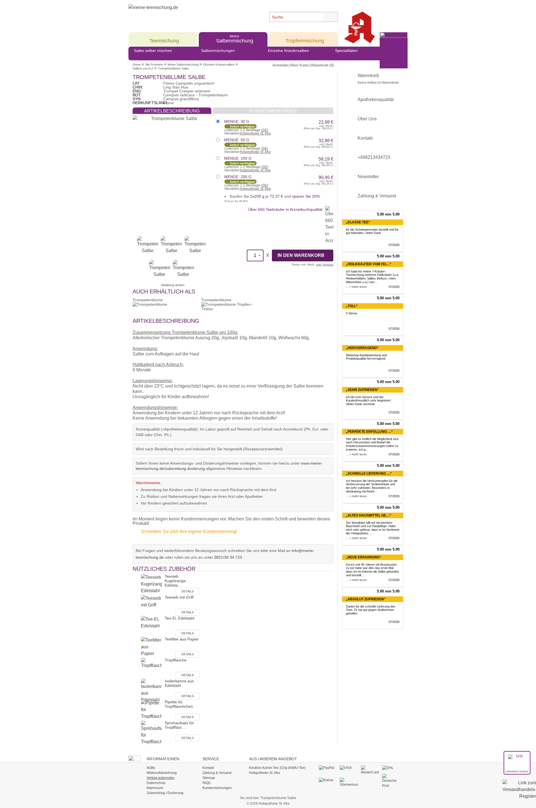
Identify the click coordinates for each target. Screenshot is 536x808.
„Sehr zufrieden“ (362, 390)
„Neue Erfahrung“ (363, 557)
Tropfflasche (175, 660)
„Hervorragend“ (362, 348)
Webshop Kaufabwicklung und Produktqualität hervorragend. (366, 356)
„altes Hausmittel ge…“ (368, 515)
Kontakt (365, 138)
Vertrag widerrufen (160, 778)
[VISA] (349, 768)
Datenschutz (156, 783)
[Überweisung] (349, 782)
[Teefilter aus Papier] (151, 647)
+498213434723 (374, 157)
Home (137, 64)
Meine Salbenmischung (183, 64)
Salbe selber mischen (153, 50)
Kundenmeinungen (217, 788)
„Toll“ (352, 306)
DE (264, 130)
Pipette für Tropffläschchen (179, 704)
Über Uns (367, 118)
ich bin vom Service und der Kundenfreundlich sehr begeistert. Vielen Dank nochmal (368, 400)
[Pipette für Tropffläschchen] (151, 709)
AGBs (151, 768)
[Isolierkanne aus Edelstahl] (151, 691)
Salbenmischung (234, 38)
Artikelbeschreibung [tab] (172, 111)
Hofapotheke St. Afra (255, 133)
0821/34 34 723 (228, 557)
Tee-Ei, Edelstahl (179, 618)
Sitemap (208, 778)
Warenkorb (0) (322, 65)
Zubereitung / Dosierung (165, 793)
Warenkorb (378, 79)
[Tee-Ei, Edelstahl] (151, 626)
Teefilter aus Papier (182, 639)
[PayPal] (328, 768)
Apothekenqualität (376, 99)
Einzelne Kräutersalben (288, 50)
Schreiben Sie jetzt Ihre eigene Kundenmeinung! (189, 531)
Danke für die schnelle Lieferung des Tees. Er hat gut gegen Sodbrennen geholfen (370, 610)
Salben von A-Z (143, 68)
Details (187, 591)
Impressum (155, 788)
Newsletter (368, 176)
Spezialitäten (346, 50)
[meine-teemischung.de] (179, 13)
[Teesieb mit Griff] (151, 605)
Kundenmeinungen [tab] (273, 111)
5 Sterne (351, 313)
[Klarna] (328, 780)
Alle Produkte (154, 64)
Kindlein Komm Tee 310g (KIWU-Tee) (277, 768)
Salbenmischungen (218, 50)
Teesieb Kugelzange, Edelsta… (176, 580)
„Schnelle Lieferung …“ (369, 473)
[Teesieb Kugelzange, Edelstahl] (151, 584)
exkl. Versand (324, 264)
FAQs (206, 783)
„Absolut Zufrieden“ (366, 599)
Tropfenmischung (305, 38)
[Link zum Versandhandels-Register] (519, 793)
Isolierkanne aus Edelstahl (179, 683)
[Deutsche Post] (391, 781)
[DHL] (391, 768)
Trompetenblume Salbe (173, 68)
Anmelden (280, 65)
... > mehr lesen (356, 286)
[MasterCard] (370, 770)
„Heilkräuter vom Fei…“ (368, 264)
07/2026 (394, 245)
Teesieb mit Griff (179, 597)
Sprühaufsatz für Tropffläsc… (179, 725)
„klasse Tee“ (358, 222)
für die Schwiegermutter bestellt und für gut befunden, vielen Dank (372, 231)
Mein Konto (300, 65)
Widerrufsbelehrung (162, 773)
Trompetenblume (148, 300)
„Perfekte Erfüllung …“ (369, 432)
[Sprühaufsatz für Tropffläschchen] (151, 732)
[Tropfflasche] (151, 668)
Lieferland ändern (517, 771)
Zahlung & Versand (377, 195)
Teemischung (164, 38)
